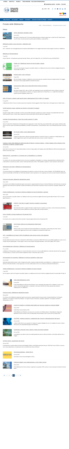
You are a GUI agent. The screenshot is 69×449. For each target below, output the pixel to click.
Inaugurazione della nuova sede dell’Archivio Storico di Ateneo (30, 86)
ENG (45, 8)
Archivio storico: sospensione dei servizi (13, 341)
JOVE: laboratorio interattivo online (23, 33)
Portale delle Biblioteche (13, 24)
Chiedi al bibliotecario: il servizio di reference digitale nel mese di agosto (22, 268)
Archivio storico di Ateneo (39, 19)
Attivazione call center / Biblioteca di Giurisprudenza (17, 166)
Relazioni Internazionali (38, 1)
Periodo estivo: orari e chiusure (22, 74)
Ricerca (18, 1)
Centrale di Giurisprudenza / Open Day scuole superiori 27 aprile (20, 119)
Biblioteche (6, 19)
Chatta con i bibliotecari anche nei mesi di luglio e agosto (29, 63)
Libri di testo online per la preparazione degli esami (27, 224)
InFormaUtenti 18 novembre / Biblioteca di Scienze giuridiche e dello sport (23, 257)
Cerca (58, 4)
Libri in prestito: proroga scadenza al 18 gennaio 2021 (17, 214)
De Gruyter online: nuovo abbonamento (24, 132)
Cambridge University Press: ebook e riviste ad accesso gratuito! (31, 329)
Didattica (11, 1)
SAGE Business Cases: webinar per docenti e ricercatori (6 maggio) (21, 108)
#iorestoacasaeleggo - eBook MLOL (23, 352)
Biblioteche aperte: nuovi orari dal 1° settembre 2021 (17, 44)
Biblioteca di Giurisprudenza (10, 53)
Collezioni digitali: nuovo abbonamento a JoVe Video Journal (30, 362)
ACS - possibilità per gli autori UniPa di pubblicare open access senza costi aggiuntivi (26, 235)
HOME (40, 25)
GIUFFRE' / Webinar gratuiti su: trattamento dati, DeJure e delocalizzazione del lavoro (37, 318)
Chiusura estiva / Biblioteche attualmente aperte (16, 292)
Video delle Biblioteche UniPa (22, 280)
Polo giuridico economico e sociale (59, 25)
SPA (49, 8)
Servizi (21, 19)
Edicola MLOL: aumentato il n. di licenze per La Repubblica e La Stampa (22, 155)
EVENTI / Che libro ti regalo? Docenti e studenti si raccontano (30, 203)
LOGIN (64, 4)
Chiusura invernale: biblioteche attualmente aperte (16, 179)
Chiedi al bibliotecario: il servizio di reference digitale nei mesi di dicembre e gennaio (25, 192)
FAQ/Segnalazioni (50, 4)
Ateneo (5, 1)
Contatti (50, 19)
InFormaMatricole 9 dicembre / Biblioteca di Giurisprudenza (19, 246)
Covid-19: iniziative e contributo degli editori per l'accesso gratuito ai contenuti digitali (36, 305)
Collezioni (15, 19)
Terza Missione (26, 1)
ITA (42, 8)
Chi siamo (27, 19)
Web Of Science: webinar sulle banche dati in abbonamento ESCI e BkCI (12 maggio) (26, 98)
